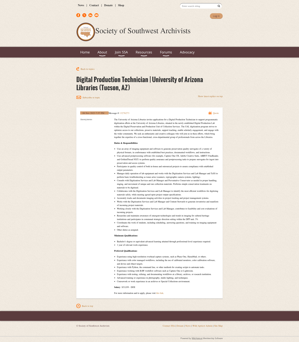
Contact (94, 5)
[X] (84, 15)
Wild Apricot (197, 338)
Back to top (87, 305)
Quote (216, 113)
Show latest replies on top (210, 96)
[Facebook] (78, 15)
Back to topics (88, 68)
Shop (121, 5)
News (81, 5)
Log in (216, 15)
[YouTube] (96, 15)
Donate (108, 5)
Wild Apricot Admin (202, 325)
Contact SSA (169, 325)
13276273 (124, 113)
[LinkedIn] (90, 15)
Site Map (218, 325)
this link (159, 293)
